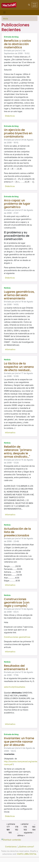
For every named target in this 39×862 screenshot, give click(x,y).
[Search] (29, 5)
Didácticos (10, 116)
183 (25, 829)
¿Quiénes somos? (26, 846)
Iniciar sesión (34, 5)
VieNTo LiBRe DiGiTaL (27, 854)
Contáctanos (11, 846)
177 (8, 827)
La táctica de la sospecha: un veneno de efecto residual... (19, 367)
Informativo (10, 349)
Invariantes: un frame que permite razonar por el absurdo (19, 741)
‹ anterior (24, 824)
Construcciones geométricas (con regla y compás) (16, 602)
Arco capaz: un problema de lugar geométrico (17, 203)
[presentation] (14, 169)
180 (33, 827)
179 (25, 827)
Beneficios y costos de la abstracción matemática (17, 44)
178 (16, 827)
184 (33, 829)
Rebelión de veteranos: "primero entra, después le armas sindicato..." (18, 452)
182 (16, 829)
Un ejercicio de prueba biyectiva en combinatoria (18, 133)
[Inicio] (9, 4)
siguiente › (28, 832)
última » (20, 835)
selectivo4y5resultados (14, 687)
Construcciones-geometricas (17, 637)
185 (10, 832)
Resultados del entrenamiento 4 (16, 667)
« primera (10, 824)
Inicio (5, 18)
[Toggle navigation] (4, 12)
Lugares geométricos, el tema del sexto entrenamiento (19, 295)
